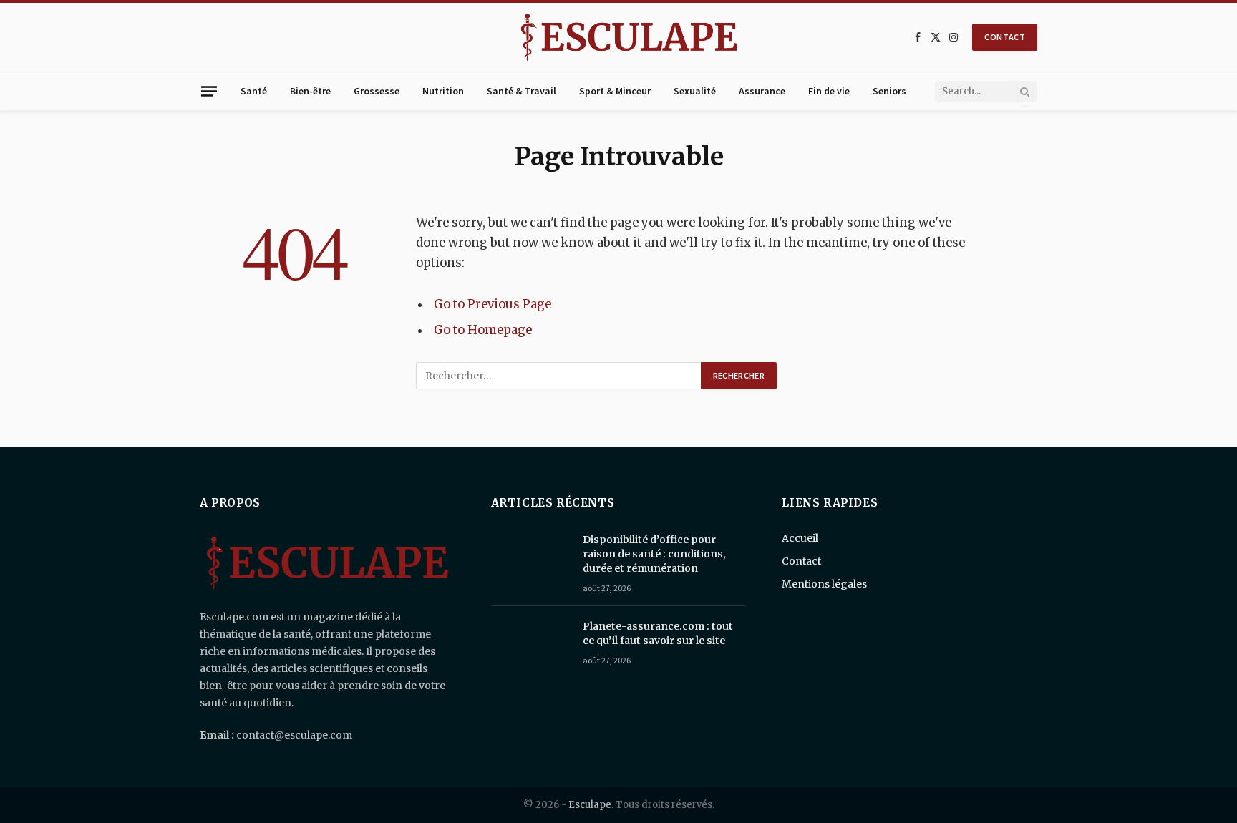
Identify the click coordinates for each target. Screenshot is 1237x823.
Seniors (889, 90)
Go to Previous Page (492, 304)
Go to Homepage (483, 330)
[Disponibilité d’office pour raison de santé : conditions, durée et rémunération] (530, 558)
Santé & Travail (521, 90)
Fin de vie (829, 90)
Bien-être (310, 90)
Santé (254, 90)
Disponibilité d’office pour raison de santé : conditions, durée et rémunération (654, 554)
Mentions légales (824, 584)
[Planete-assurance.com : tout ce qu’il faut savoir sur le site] (530, 645)
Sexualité (695, 90)
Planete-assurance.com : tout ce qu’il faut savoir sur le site (658, 633)
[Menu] (209, 90)
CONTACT (1004, 36)
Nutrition (443, 90)
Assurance (762, 90)
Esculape (589, 805)
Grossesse (376, 90)
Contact (801, 561)
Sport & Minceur (615, 90)
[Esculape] (629, 37)
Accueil (800, 538)
